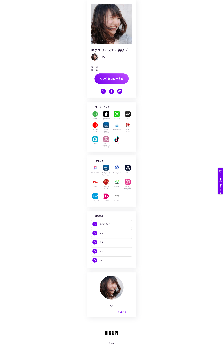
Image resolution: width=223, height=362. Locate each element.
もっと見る (122, 312)
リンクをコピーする (111, 78)
